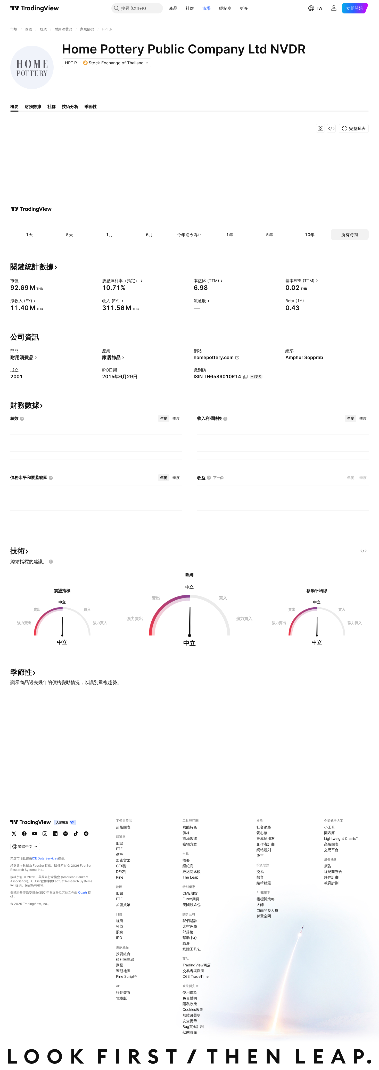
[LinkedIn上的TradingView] (55, 833)
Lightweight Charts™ (341, 838)
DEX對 (121, 871)
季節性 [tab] (91, 106)
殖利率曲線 (125, 959)
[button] (181, 8)
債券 (119, 854)
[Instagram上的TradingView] (44, 833)
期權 (119, 965)
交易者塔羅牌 (193, 970)
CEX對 (121, 866)
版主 (260, 855)
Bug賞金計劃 (193, 1026)
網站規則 (264, 850)
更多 (244, 8)
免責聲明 (190, 998)
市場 (206, 8)
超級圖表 (123, 827)
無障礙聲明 (192, 1015)
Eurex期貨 (191, 899)
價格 (186, 833)
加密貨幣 (123, 860)
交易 (260, 871)
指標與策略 (266, 899)
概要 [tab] (14, 106)
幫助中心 (190, 937)
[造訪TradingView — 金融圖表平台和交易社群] (31, 209)
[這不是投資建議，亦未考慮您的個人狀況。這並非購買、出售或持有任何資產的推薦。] (50, 561)
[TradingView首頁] (34, 8)
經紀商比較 (192, 871)
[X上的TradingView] (14, 833)
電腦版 (121, 998)
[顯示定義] (22, 280)
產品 (173, 8)
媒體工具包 (192, 949)
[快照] (320, 128)
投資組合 (123, 953)
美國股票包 (192, 904)
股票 (119, 843)
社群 (190, 8)
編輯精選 (264, 883)
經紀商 (225, 8)
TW (319, 8)
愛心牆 (262, 833)
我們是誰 (190, 920)
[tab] (163, 418)
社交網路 (264, 827)
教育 (260, 877)
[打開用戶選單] (334, 8)
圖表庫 (329, 833)
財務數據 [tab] (33, 106)
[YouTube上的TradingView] (34, 833)
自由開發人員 (267, 910)
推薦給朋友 (266, 838)
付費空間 (264, 916)
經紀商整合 (333, 871)
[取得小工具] (331, 128)
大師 (260, 904)
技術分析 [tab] (70, 106)
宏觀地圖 (123, 970)
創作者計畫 (266, 844)
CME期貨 (190, 893)
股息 (119, 932)
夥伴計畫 (331, 877)
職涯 (186, 943)
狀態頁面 (190, 1032)
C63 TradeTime (196, 976)
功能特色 (190, 827)
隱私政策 (190, 1004)
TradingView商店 (197, 965)
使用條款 (190, 992)
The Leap (191, 877)
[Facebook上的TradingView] (24, 833)
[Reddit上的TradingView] (86, 833)
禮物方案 (190, 844)
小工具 (329, 827)
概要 (186, 860)
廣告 (327, 866)
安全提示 (190, 1021)
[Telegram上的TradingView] (65, 833)
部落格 (188, 932)
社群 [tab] (51, 106)
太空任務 (190, 926)
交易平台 (331, 850)
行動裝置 (123, 992)
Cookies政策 (193, 1009)
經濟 (119, 920)
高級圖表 (331, 844)
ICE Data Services (45, 858)
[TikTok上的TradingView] (75, 833)
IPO (119, 937)
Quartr (82, 892)
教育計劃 (331, 883)
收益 (119, 926)
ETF (119, 849)
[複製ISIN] (245, 377)
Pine (119, 877)
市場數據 (190, 838)
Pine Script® (126, 976)
